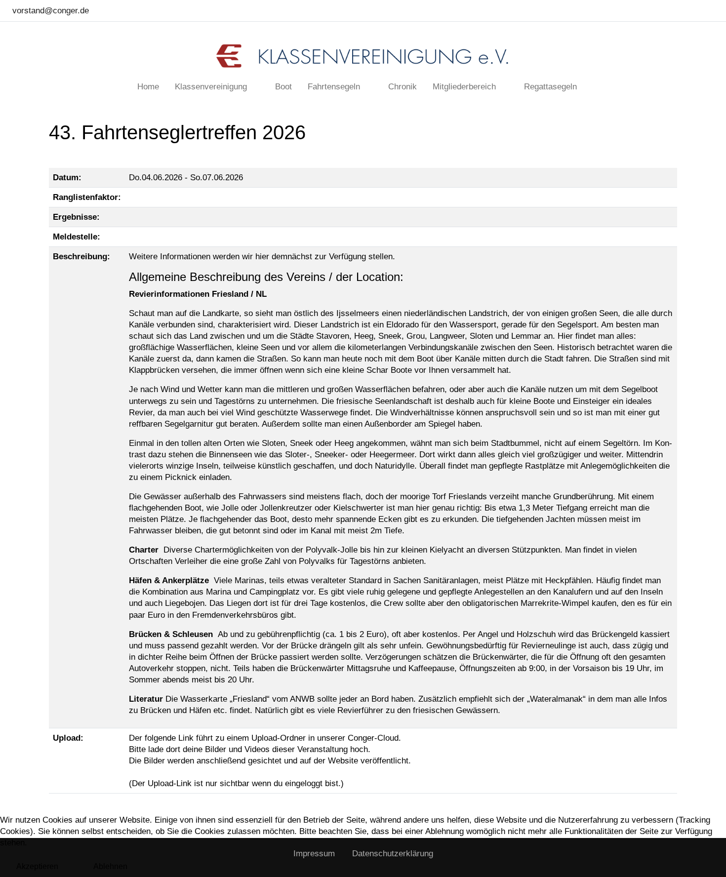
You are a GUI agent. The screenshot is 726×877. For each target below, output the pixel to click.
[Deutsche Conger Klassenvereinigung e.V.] (363, 56)
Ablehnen (110, 866)
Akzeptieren (37, 866)
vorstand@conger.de (50, 10)
